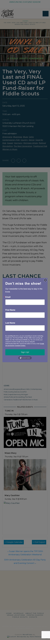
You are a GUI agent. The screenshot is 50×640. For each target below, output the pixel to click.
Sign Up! (25, 352)
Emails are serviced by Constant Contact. (24, 344)
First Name (10, 310)
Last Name (10, 323)
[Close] (45, 280)
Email (7, 297)
